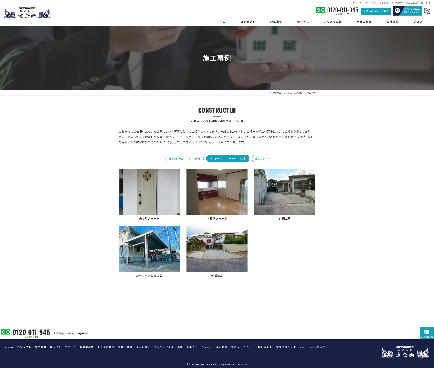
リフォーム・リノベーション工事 (228, 158)
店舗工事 (260, 158)
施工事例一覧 (176, 158)
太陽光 (196, 158)
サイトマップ (317, 347)
